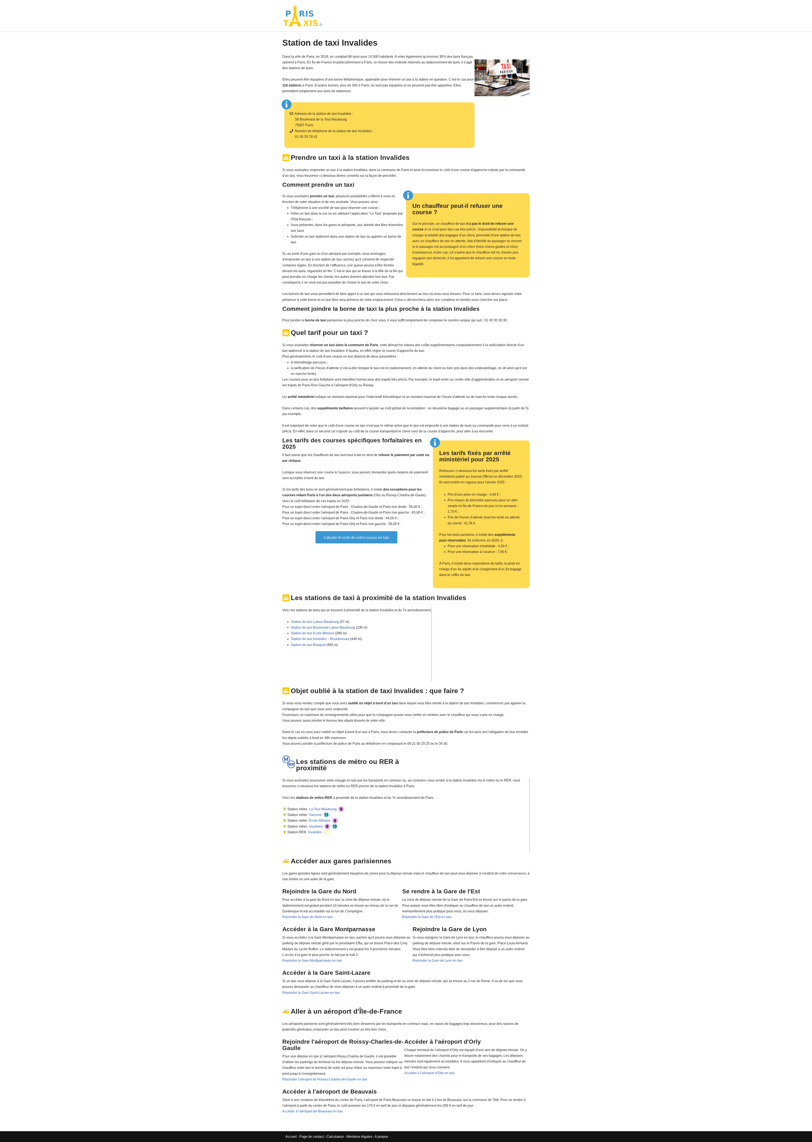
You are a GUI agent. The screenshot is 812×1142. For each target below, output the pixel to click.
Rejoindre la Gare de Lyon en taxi (438, 960)
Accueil (291, 1136)
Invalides (315, 826)
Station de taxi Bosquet (308, 645)
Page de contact (311, 1136)
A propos (381, 1136)
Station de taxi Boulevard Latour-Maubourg (323, 627)
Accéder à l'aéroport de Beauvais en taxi (312, 1111)
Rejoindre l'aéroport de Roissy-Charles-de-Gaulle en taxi (324, 1079)
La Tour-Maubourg (322, 809)
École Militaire (319, 820)
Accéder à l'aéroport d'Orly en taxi (429, 1073)
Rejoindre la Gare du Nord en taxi (307, 917)
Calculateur (335, 1136)
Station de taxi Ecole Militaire (312, 633)
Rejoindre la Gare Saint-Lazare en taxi (311, 992)
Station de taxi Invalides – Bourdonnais (320, 639)
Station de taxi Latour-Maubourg (315, 622)
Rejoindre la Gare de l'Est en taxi (426, 917)
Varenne (315, 815)
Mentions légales (359, 1136)
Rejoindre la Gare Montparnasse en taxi (312, 960)
